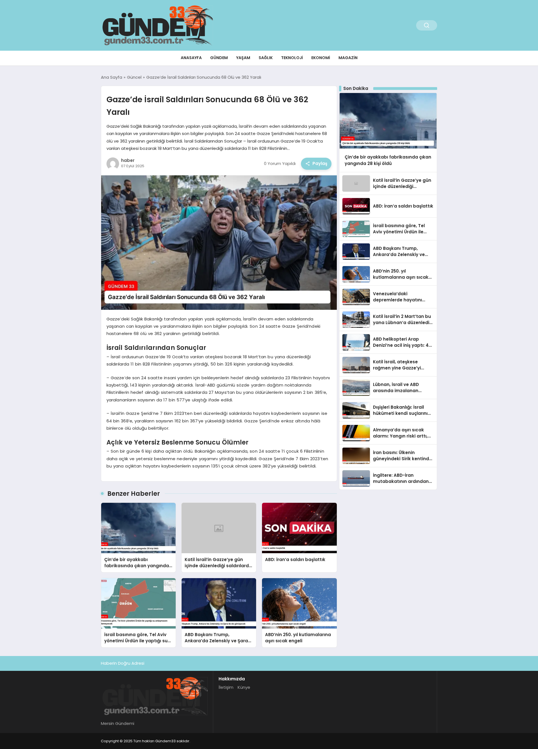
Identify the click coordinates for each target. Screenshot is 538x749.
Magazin (348, 58)
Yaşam (243, 58)
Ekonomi (320, 58)
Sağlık (266, 58)
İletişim (226, 687)
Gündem (219, 58)
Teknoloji (292, 58)
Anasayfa (191, 58)
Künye (244, 687)
